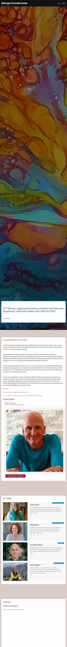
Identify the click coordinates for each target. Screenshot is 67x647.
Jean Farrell (34, 505)
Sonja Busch (34, 525)
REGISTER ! (6, 388)
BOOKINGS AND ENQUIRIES (15, 476)
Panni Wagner (35, 565)
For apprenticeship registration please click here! (15, 392)
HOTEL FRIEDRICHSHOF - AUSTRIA (14, 404)
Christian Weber (36, 545)
